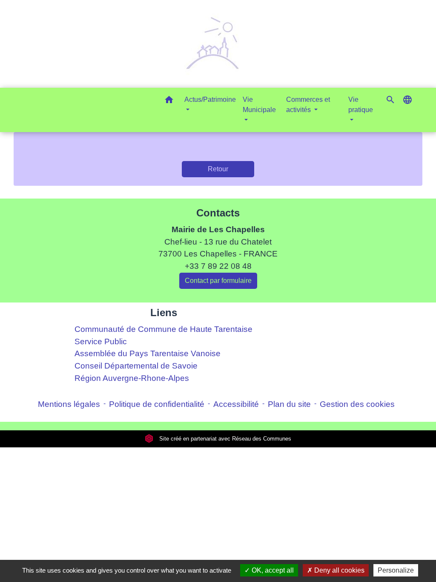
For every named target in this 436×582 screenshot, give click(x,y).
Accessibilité (236, 404)
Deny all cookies (338, 570)
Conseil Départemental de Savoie (136, 365)
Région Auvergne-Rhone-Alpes (132, 378)
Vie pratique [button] (360, 104)
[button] (169, 101)
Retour (218, 169)
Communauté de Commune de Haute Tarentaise (163, 329)
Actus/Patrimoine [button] (210, 99)
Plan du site (289, 404)
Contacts (218, 213)
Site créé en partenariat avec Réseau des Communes (224, 438)
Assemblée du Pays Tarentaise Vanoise (148, 353)
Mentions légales (69, 404)
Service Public (101, 341)
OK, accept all (272, 570)
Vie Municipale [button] (259, 104)
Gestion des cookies (357, 404)
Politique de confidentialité (156, 404)
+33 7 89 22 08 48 (218, 266)
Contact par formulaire (218, 280)
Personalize (396, 570)
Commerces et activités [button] (308, 104)
